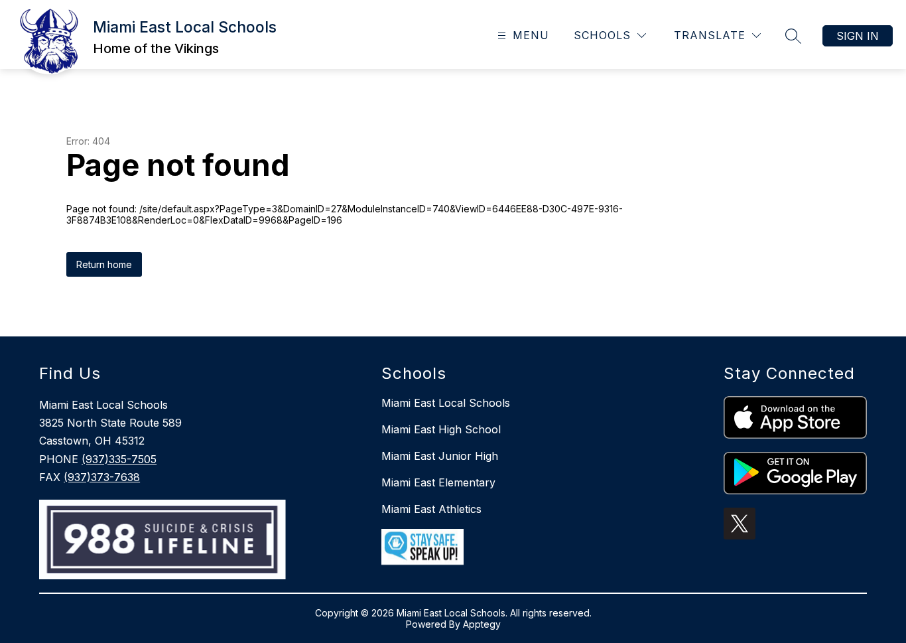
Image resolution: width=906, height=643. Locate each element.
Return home (104, 264)
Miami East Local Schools (445, 402)
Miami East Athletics (431, 509)
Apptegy (482, 624)
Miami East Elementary (438, 482)
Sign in (857, 35)
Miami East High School (441, 429)
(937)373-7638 (102, 477)
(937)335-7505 (119, 459)
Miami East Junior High (439, 456)
